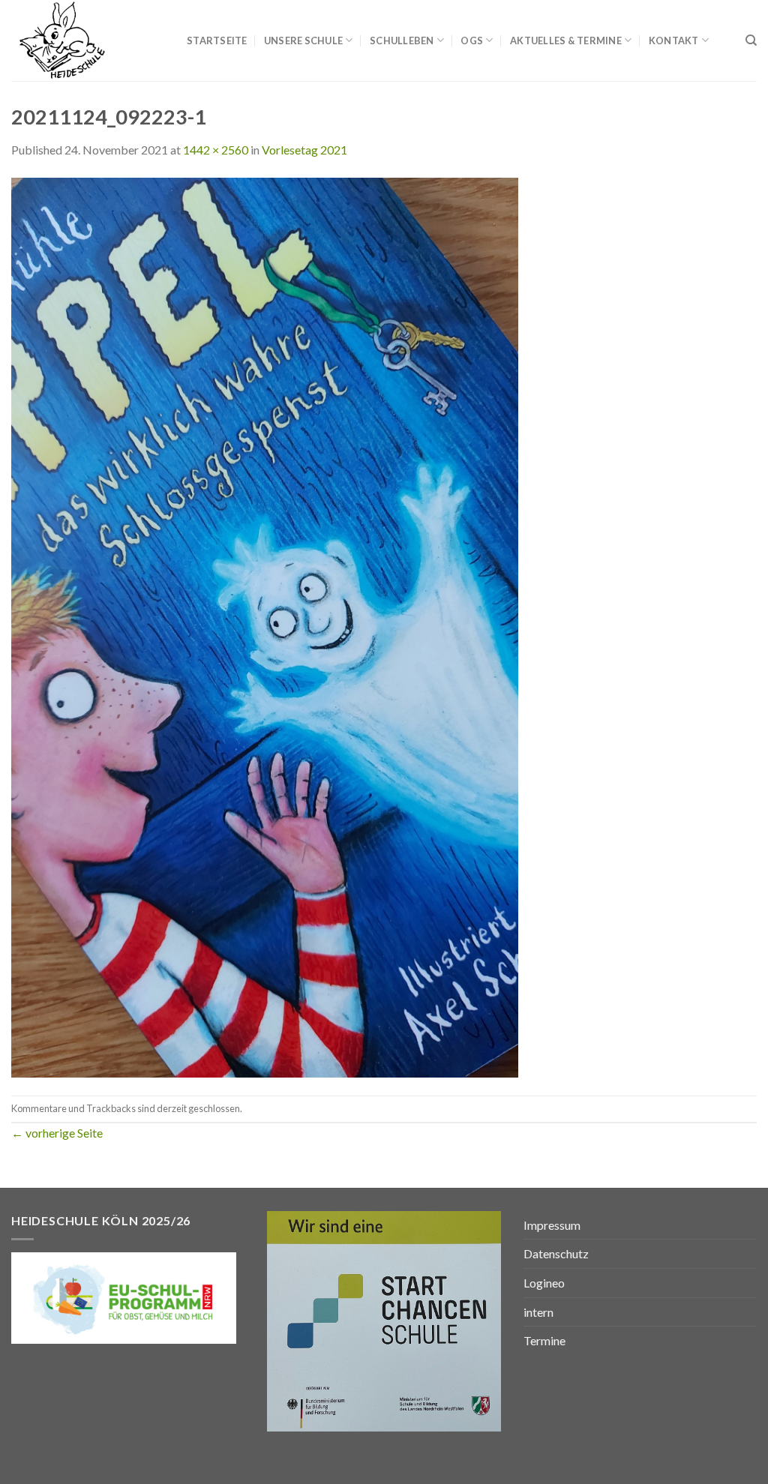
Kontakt (674, 40)
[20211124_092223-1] (264, 626)
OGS (471, 40)
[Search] (751, 40)
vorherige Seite (57, 1133)
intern (539, 1312)
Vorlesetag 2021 (304, 149)
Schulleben (402, 40)
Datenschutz (556, 1253)
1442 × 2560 (215, 149)
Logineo (544, 1283)
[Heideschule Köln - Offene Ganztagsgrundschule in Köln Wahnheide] (87, 40)
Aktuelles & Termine (566, 40)
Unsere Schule (303, 40)
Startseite (217, 40)
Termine (545, 1340)
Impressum (552, 1225)
